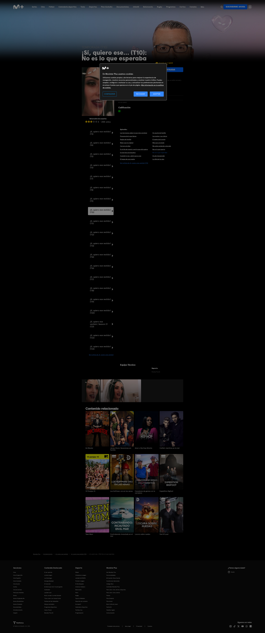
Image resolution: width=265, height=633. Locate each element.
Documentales (123, 7)
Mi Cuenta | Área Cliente (113, 578)
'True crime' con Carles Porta (52, 598)
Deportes (93, 7)
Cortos (183, 7)
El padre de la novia (158, 139)
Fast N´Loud (164, 534)
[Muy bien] (96, 121)
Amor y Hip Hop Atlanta (143, 448)
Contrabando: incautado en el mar (121, 535)
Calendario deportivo (67, 7)
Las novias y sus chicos (159, 136)
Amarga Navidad (49, 581)
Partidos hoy (78, 610)
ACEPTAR (156, 94)
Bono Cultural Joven (112, 604)
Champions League (80, 575)
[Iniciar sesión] (250, 7)
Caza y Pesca (48, 610)
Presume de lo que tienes (128, 136)
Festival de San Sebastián (51, 601)
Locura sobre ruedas (142, 534)
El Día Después (79, 584)
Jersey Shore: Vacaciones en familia (120, 449)
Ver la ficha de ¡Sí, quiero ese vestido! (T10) (134, 163)
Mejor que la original (126, 143)
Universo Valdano (80, 587)
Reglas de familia (125, 139)
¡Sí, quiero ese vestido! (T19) (100, 300)
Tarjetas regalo (110, 610)
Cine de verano (17, 589)
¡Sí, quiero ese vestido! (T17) (100, 278)
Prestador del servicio (113, 626)
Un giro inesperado (158, 156)
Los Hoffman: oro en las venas (121, 491)
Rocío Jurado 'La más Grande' (52, 595)
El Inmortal (47, 584)
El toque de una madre (127, 159)
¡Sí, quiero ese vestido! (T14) (100, 255)
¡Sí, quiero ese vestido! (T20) (100, 311)
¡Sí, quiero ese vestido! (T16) (100, 266)
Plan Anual (109, 601)
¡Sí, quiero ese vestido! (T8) (100, 188)
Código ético (109, 584)
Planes (108, 595)
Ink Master (89, 448)
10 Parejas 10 (90, 491)
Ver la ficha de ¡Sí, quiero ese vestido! (101, 355)
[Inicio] (18, 7)
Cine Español (17, 578)
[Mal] (89, 121)
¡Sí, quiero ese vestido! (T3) (100, 132)
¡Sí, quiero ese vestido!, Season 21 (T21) (99, 324)
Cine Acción (16, 584)
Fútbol (51, 7)
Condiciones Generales (112, 581)
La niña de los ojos (158, 159)
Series (34, 7)
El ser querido (48, 572)
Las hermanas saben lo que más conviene (133, 133)
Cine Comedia (17, 581)
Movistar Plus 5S (48, 613)
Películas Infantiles (18, 592)
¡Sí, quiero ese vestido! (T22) (100, 336)
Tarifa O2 (109, 607)
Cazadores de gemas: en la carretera (145, 492)
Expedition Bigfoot (166, 491)
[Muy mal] (86, 121)
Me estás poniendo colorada (161, 146)
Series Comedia (17, 604)
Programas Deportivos (50, 607)
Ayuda (232, 572)
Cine (43, 7)
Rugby (159, 7)
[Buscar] (221, 7)
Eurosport (78, 604)
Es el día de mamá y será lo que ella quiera (134, 149)
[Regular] (91, 121)
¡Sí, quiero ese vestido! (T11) (100, 222)
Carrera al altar (125, 146)
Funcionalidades (111, 575)
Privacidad (139, 626)
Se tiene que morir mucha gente (53, 587)
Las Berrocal (47, 592)
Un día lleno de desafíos (128, 152)
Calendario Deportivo (81, 607)
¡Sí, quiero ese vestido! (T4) (100, 144)
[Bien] (94, 121)
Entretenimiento (17, 610)
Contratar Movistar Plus (113, 587)
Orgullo (15, 613)
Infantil (136, 7)
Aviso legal (128, 626)
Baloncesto (148, 7)
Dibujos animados (49, 604)
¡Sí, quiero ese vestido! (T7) (100, 177)
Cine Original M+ (18, 575)
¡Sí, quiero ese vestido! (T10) (100, 211)
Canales (193, 7)
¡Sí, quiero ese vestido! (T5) (100, 155)
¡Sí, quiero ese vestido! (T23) (100, 347)
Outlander (47, 589)
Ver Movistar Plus (111, 572)
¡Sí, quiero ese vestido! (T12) (100, 233)
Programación (79, 613)
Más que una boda (158, 143)
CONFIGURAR (109, 94)
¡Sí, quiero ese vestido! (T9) (100, 199)
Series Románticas (18, 601)
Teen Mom (89, 534)
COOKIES (150, 626)
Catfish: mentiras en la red (169, 448)
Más (202, 7)
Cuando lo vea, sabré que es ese (130, 156)
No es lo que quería (158, 149)
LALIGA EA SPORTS (80, 578)
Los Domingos (48, 578)
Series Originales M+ (19, 598)
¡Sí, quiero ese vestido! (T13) (100, 244)
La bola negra (48, 575)
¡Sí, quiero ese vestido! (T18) (100, 289)
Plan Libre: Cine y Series (113, 592)
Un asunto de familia (159, 133)
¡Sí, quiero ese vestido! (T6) (100, 166)
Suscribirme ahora (235, 7)
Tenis (83, 7)
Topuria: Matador (80, 598)
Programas (170, 7)
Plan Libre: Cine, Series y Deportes (116, 589)
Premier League (79, 581)
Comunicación (110, 613)
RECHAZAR (140, 94)
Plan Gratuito (106, 7)
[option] (93, 390)
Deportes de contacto (81, 601)
